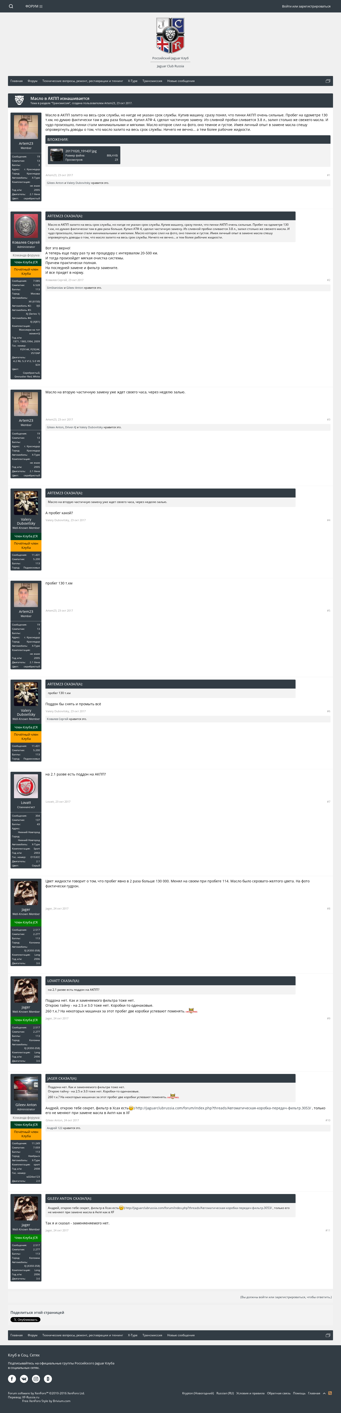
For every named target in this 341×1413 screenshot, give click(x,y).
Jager (26, 910)
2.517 (36, 929)
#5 (328, 610)
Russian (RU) (225, 1393)
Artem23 (109, 103)
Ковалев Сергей (26, 242)
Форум (31, 6)
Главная (314, 1393)
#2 (328, 280)
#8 (328, 908)
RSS (330, 1393)
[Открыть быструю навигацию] (328, 81)
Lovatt (26, 803)
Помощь (299, 1393)
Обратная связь (279, 1393)
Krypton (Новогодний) (198, 1393)
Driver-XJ (70, 427)
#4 (328, 520)
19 (38, 156)
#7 (328, 801)
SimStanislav (55, 287)
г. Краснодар (32, 169)
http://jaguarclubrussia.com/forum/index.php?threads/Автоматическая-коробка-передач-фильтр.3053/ (223, 1108)
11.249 (36, 1143)
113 (37, 289)
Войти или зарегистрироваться (306, 6)
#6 (328, 711)
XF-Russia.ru (30, 1397)
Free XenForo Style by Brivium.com (46, 1401)
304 (37, 815)
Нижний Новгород (29, 832)
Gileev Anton (55, 183)
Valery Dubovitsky (78, 183)
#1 (328, 175)
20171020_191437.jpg (81, 151)
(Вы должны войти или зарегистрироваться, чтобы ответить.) (286, 1297)
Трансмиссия (60, 103)
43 (38, 824)
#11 (328, 1230)
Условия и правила (250, 1393)
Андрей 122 (54, 1128)
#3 (328, 419)
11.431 (36, 555)
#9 (328, 1018)
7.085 (36, 281)
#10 (328, 1120)
